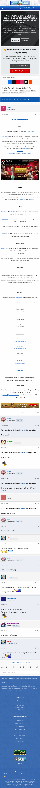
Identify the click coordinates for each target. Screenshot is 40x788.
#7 (38, 544)
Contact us (7, 774)
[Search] (38, 8)
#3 (38, 448)
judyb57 (6, 90)
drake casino (6, 92)
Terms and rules (16, 774)
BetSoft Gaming (27, 153)
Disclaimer (20, 701)
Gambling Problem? (20, 707)
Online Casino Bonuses (20, 735)
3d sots (22, 90)
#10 (38, 604)
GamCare (20, 703)
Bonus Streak (20, 720)
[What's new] (34, 8)
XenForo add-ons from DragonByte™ (27, 781)
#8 (38, 565)
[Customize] (23, 771)
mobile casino (15, 92)
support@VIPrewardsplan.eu (20, 355)
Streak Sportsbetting (20, 741)
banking (28, 90)
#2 (38, 425)
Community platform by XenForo (20, 779)
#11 (38, 630)
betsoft (33, 90)
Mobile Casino (12, 153)
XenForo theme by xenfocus (21, 786)
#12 (38, 648)
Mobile (12, 211)
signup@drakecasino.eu (20, 363)
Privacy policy (25, 774)
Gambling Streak (20, 726)
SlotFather (4, 233)
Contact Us (20, 709)
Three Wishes (5, 219)
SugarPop (32, 199)
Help (32, 774)
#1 (38, 114)
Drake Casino (31, 131)
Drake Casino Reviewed (20, 119)
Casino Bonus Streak (20, 723)
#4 (38, 478)
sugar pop (22, 92)
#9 (38, 582)
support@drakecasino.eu (20, 341)
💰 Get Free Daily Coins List (20, 70)
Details (30, 782)
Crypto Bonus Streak (20, 732)
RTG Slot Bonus (20, 738)
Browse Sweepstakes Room (20, 65)
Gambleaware (20, 705)
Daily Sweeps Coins (20, 729)
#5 (38, 503)
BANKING (20, 370)
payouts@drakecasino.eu (20, 348)
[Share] (36, 114)
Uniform (19, 771)
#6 (38, 526)
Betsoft (22, 430)
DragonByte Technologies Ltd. (21, 782)
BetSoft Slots (23, 199)
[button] (2, 8)
